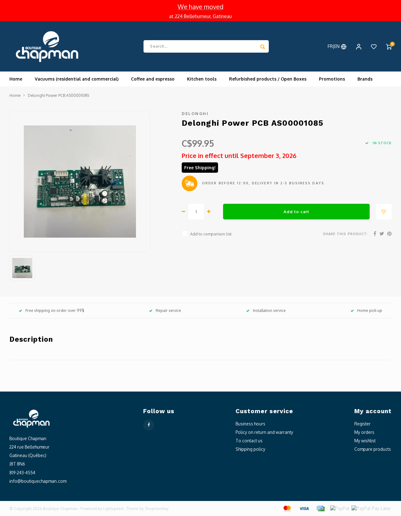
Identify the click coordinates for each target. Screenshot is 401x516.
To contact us (249, 440)
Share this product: (345, 234)
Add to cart (296, 211)
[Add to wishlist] (384, 211)
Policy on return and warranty (264, 432)
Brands (364, 79)
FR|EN (334, 46)
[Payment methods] (286, 508)
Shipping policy (250, 449)
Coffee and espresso (152, 79)
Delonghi (195, 113)
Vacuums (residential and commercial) (76, 79)
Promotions (332, 79)
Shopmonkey (157, 508)
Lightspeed (113, 508)
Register (362, 423)
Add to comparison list (211, 233)
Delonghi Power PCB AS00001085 (58, 95)
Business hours (250, 423)
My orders (364, 432)
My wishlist (365, 440)
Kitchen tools (201, 79)
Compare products (372, 449)
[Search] (262, 46)
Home (15, 79)
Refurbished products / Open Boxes (267, 79)
